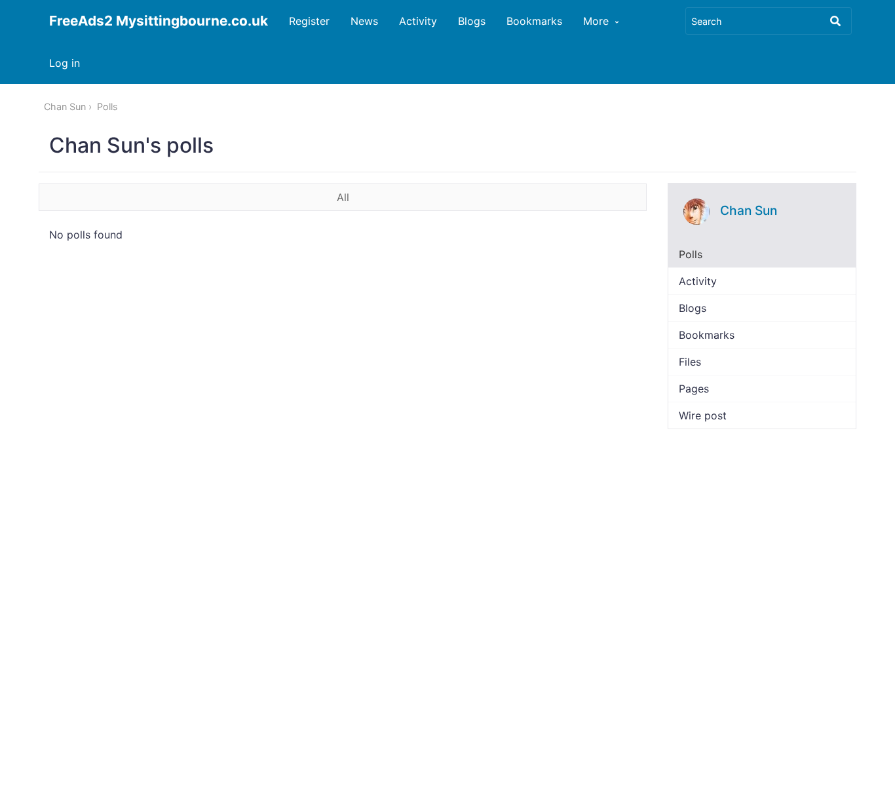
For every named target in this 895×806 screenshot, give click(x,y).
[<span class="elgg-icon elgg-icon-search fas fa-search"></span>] (835, 21)
